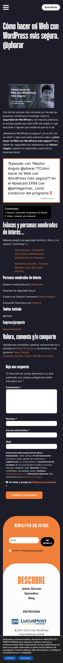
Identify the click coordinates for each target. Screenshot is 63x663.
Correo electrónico (18, 430)
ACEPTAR (10, 658)
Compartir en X (47, 198)
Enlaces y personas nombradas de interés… (27, 212)
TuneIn (28, 355)
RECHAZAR (25, 658)
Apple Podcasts (25, 348)
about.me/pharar (12, 329)
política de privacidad (31, 477)
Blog (31, 598)
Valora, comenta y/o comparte (21, 216)
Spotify (37, 355)
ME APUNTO (47, 542)
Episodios (31, 593)
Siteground (37, 284)
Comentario (13, 387)
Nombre (11, 418)
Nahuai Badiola (47, 296)
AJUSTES (26, 652)
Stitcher (19, 355)
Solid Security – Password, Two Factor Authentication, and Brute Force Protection (30, 254)
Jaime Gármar (31, 588)
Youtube (48, 355)
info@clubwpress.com (16, 474)
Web (8, 441)
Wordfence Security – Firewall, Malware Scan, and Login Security (31, 267)
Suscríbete (51, 7)
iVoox (16, 352)
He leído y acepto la (31, 484)
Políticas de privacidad (32, 550)
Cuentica (36, 302)
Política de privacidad (44, 482)
